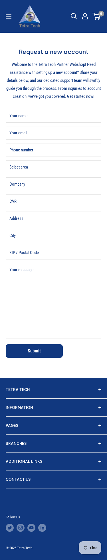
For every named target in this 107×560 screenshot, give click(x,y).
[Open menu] (8, 16)
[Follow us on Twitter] (10, 528)
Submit (34, 351)
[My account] (85, 16)
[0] (96, 16)
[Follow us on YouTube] (31, 528)
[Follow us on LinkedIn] (42, 528)
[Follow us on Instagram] (21, 528)
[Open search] (74, 16)
